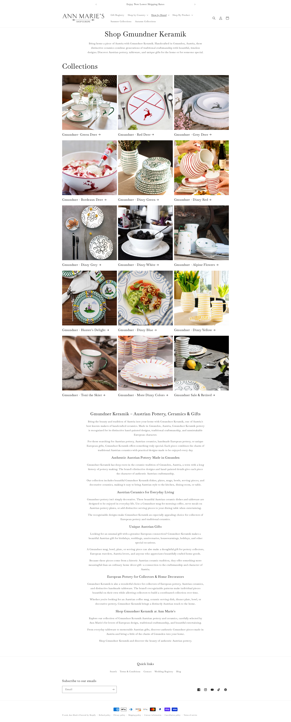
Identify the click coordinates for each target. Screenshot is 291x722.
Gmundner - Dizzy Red (191, 200)
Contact (148, 671)
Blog (178, 671)
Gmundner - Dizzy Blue (135, 330)
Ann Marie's (74, 715)
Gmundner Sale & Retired (193, 395)
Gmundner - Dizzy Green (136, 200)
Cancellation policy (173, 715)
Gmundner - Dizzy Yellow (193, 330)
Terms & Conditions (130, 671)
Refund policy (104, 715)
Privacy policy (119, 715)
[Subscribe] (113, 689)
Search (113, 671)
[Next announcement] (195, 4)
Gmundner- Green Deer (79, 135)
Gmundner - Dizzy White (136, 265)
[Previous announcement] (96, 4)
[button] (137, 15)
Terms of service (190, 715)
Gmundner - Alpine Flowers (194, 265)
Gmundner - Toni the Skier (82, 395)
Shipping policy (134, 715)
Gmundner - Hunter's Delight (84, 330)
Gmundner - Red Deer (134, 135)
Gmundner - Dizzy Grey (80, 265)
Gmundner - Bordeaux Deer (82, 200)
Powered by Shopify (87, 715)
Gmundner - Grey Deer (191, 135)
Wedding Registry (164, 671)
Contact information (153, 715)
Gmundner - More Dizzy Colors (141, 395)
